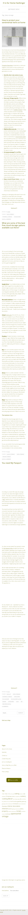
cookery (23, 796)
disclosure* (14, 208)
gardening (24, 801)
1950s (3, 794)
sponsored (11, 701)
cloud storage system (20, 136)
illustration (4, 806)
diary (4, 499)
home (8, 211)
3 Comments (5, 706)
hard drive (17, 696)
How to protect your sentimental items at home (13, 21)
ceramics (4, 796)
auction (13, 793)
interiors (5, 808)
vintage (5, 816)
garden (19, 801)
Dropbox (4, 336)
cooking (5, 799)
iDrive (3, 372)
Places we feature (6, 768)
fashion (5, 801)
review (4, 701)
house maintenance (22, 803)
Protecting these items (7, 65)
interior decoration (14, 806)
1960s (6, 794)
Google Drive (5, 284)
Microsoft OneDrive (7, 299)
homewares (15, 803)
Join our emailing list (7, 762)
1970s (9, 793)
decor (10, 798)
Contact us (4, 755)
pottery (21, 809)
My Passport (6, 699)
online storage (7, 456)
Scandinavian (8, 814)
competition (17, 796)
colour (13, 796)
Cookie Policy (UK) (6, 758)
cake (24, 794)
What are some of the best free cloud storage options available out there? (13, 225)
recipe (18, 811)
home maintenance (9, 803)
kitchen (10, 808)
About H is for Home (7, 749)
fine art (8, 801)
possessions (17, 216)
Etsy (3, 801)
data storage (10, 214)
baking (17, 794)
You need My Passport (11, 463)
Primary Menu (14, 9)
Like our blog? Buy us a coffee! (9, 765)
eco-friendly (24, 799)
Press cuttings (5, 771)
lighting (13, 808)
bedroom (21, 793)
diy (20, 799)
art (11, 794)
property (5, 811)
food (11, 801)
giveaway (3, 803)
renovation (23, 811)
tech (8, 451)
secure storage (10, 152)
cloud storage (11, 454)
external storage (7, 216)
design (18, 799)
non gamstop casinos (20, 880)
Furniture (15, 801)
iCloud (3, 315)
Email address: (5, 890)
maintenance (17, 808)
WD (21, 701)
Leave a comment (6, 219)
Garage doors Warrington (8, 880)
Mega (3, 399)
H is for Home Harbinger (14, 3)
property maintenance (12, 811)
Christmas (8, 796)
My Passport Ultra (8, 548)
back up (9, 694)
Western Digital (7, 704)
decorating (15, 799)
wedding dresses (18, 109)
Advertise (4, 752)
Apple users (9, 315)
